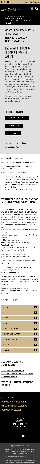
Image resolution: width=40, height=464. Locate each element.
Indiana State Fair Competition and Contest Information (17, 373)
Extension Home (8, 16)
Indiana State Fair (12, 147)
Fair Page (13, 133)
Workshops (14, 125)
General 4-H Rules (17, 118)
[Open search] (36, 9)
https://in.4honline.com (10, 272)
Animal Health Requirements (12, 158)
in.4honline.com (29, 62)
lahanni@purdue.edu (11, 291)
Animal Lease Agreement (11, 166)
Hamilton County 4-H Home (13, 18)
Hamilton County (20, 16)
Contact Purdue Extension (31, 2)
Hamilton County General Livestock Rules (17, 162)
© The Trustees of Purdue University (17, 449)
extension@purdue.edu (27, 462)
